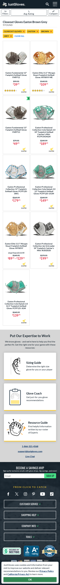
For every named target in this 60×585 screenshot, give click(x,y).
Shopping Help (28, 514)
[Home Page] (14, 4)
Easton (31, 31)
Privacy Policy (46, 571)
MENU (56, 5)
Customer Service (29, 503)
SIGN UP (50, 476)
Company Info (29, 525)
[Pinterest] (33, 494)
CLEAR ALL (19, 36)
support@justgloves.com (30, 451)
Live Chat (30, 456)
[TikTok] (51, 494)
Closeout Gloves (13, 31)
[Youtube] (42, 494)
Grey (6, 36)
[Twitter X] (16, 494)
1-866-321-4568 (30, 446)
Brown (45, 31)
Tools (29, 536)
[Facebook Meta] (8, 494)
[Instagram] (25, 494)
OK (30, 579)
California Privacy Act (18, 574)
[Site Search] (47, 4)
